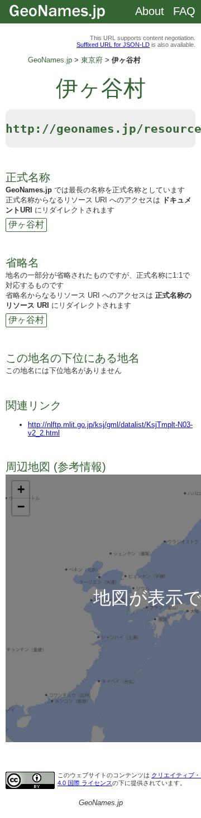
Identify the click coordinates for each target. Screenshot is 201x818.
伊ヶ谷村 (26, 224)
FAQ (184, 11)
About (149, 11)
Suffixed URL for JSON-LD (113, 44)
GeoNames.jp (50, 60)
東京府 (92, 60)
